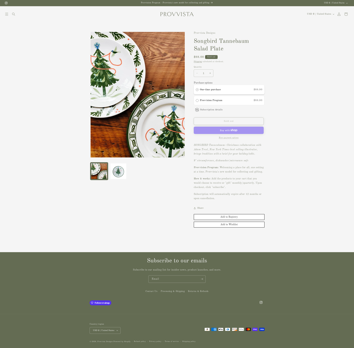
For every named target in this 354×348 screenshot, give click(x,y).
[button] (6, 14)
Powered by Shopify (122, 341)
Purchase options (203, 83)
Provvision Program (211, 100)
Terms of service (172, 341)
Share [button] (200, 208)
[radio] (197, 90)
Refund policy (140, 341)
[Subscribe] (201, 279)
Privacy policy (155, 341)
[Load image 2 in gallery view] (118, 171)
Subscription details (211, 110)
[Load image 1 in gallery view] (99, 171)
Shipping (198, 62)
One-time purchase (210, 89)
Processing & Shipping (173, 291)
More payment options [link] (229, 138)
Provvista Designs (105, 341)
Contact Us (151, 291)
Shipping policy (189, 341)
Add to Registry (229, 217)
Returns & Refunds (198, 291)
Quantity (198, 67)
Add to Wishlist (229, 224)
